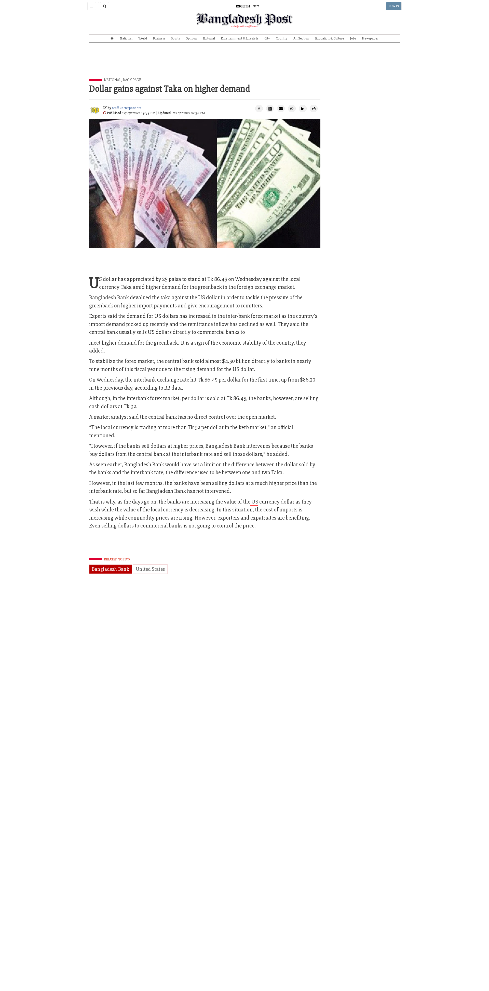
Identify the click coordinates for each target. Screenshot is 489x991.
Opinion (191, 38)
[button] (91, 6)
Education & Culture (329, 38)
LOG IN (394, 6)
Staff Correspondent (126, 108)
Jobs (353, 38)
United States (150, 569)
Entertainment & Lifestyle (240, 38)
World (142, 38)
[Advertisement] (244, 64)
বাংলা (256, 6)
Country (282, 38)
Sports (175, 38)
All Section (301, 38)
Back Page (132, 80)
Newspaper (370, 38)
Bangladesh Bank (109, 297)
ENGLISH (243, 6)
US (254, 501)
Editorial (209, 38)
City (267, 38)
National (126, 38)
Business (159, 38)
